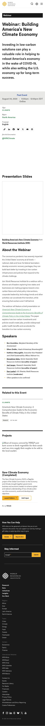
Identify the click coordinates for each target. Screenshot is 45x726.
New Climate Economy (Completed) (15, 473)
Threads (14, 713)
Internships (6, 694)
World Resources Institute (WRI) (16, 242)
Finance (5, 650)
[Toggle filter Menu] (37, 4)
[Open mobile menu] (41, 3)
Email (7, 555)
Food (3, 629)
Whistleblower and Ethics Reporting (14, 702)
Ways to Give (20, 537)
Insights (5, 593)
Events (4, 681)
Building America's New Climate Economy (20, 239)
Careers (4, 691)
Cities (4, 621)
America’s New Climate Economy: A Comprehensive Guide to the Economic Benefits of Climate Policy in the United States (19, 411)
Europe (4, 608)
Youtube (25, 713)
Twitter (22, 713)
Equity (4, 647)
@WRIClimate (8, 138)
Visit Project (25, 498)
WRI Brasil (5, 660)
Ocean (4, 637)
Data (4, 588)
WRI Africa (5, 657)
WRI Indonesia (7, 671)
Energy (4, 626)
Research (5, 585)
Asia (3, 606)
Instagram (7, 713)
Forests (4, 632)
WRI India (5, 668)
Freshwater (6, 635)
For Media (5, 686)
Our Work (5, 596)
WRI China (5, 663)
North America (8, 117)
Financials (5, 689)
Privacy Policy (6, 697)
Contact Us (6, 678)
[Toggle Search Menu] (32, 4)
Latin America (6, 611)
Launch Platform (11, 498)
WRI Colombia (7, 665)
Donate (6, 537)
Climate (6, 110)
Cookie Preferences (8, 705)
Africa (4, 603)
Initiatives (6, 590)
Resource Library (7, 683)
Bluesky (18, 713)
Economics (6, 645)
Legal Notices (6, 700)
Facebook (3, 713)
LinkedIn (11, 713)
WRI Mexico (6, 673)
